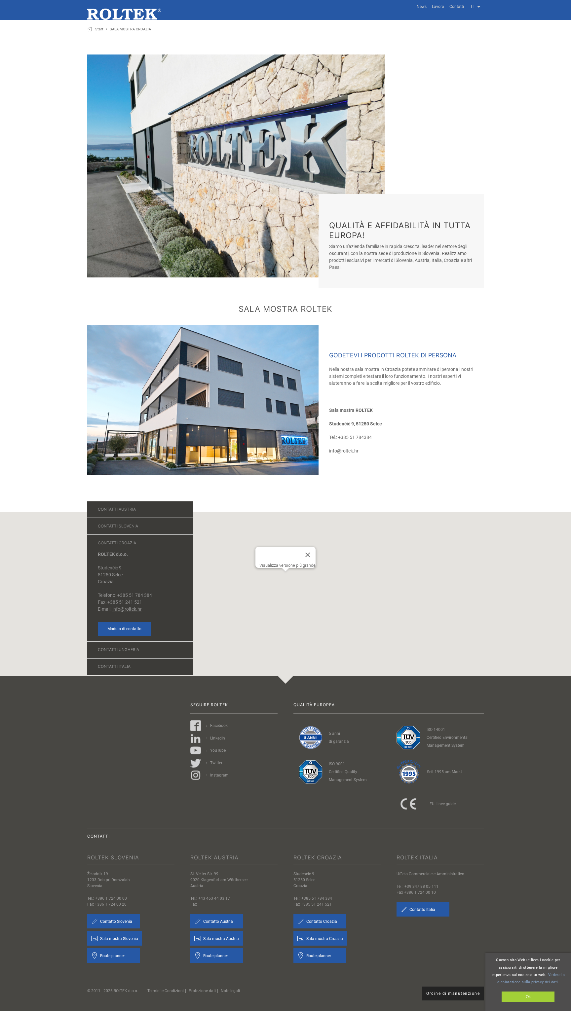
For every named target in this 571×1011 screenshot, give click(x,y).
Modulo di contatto (124, 629)
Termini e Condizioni (165, 991)
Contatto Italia (421, 909)
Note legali (230, 991)
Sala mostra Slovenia (118, 938)
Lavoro (438, 6)
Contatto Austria (217, 921)
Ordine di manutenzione (453, 993)
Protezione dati (202, 991)
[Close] (308, 555)
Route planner (112, 956)
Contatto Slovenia (115, 921)
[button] (285, 584)
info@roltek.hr (127, 609)
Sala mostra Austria (220, 938)
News (422, 6)
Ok (528, 996)
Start (99, 29)
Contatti (456, 6)
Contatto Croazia (321, 921)
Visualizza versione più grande (287, 565)
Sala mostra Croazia (324, 938)
